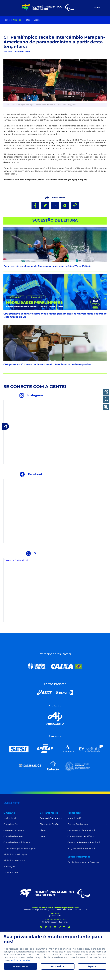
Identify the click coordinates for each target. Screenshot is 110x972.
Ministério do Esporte (14, 860)
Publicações (9, 866)
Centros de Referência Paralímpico (84, 842)
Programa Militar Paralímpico (82, 848)
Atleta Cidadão (74, 818)
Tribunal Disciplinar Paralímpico (19, 848)
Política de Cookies (20, 960)
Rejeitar (92, 966)
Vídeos (37, 20)
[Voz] (106, 399)
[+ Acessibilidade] (106, 407)
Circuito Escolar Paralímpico (81, 836)
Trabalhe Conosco (12, 872)
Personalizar (57, 966)
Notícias (17, 20)
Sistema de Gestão (49, 824)
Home (6, 20)
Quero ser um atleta (13, 830)
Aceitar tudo (20, 966)
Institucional (9, 818)
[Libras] (106, 392)
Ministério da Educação (15, 854)
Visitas (43, 830)
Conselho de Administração (17, 842)
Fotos (27, 20)
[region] (55, 952)
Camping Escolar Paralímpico (82, 830)
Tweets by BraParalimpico (17, 560)
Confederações (10, 824)
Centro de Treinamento (51, 818)
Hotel (42, 836)
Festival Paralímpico (77, 824)
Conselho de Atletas (13, 836)
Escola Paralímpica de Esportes (83, 862)
